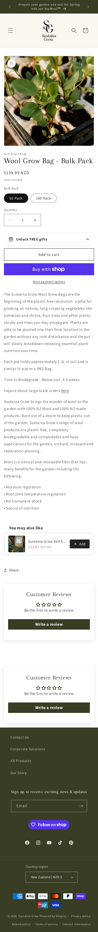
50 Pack (16, 198)
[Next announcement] (88, 7)
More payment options (49, 282)
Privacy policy (80, 916)
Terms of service (46, 924)
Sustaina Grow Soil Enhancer (47, 541)
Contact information (76, 924)
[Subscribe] (81, 806)
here (65, 390)
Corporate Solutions (27, 749)
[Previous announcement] (9, 7)
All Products (20, 760)
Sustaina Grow (28, 916)
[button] (10, 30)
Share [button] (14, 570)
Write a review (49, 624)
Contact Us (19, 737)
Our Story (18, 772)
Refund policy (21, 924)
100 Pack (43, 198)
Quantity (10, 210)
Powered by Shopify (52, 916)
